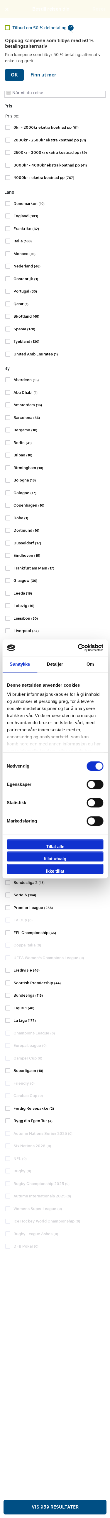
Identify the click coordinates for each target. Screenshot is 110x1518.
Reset (98, 9)
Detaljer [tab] (55, 664)
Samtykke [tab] (20, 664)
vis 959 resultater (55, 1507)
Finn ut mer (43, 75)
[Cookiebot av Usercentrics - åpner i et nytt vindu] (78, 648)
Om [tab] (90, 664)
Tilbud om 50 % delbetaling (40, 28)
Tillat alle (55, 846)
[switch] (95, 784)
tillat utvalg (55, 858)
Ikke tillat (55, 871)
